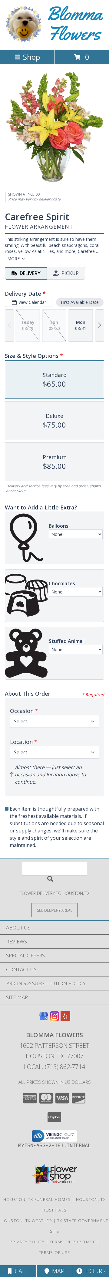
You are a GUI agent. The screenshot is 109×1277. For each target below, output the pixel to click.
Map (56, 1271)
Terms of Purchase (72, 1242)
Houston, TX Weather (26, 1220)
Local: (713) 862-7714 (54, 1067)
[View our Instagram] (54, 1019)
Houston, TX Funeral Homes (37, 1199)
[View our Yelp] (65, 1019)
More (13, 258)
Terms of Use (54, 1252)
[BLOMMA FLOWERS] (54, 41)
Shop (31, 57)
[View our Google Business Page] (43, 1019)
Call (20, 1271)
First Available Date (80, 302)
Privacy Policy (27, 1242)
